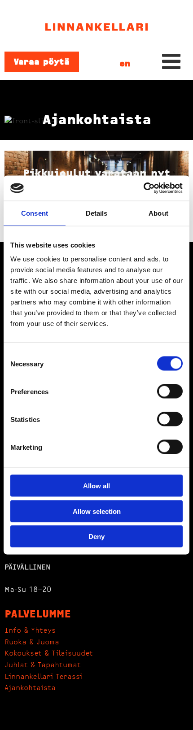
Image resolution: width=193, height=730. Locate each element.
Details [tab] (97, 213)
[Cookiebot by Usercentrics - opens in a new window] (143, 188)
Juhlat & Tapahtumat (42, 665)
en (124, 63)
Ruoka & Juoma (31, 642)
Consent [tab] (34, 213)
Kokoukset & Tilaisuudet (48, 653)
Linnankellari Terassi (43, 676)
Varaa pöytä (42, 61)
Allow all (96, 486)
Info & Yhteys (30, 630)
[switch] (170, 391)
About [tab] (158, 213)
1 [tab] (96, 133)
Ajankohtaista (30, 687)
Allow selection (97, 511)
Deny (96, 536)
